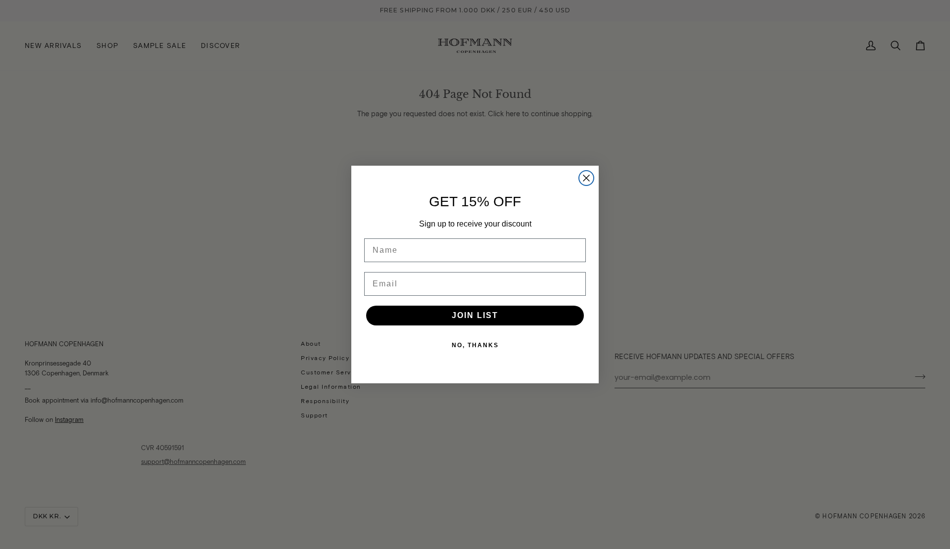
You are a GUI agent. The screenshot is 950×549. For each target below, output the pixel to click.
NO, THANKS (475, 345)
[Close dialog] (586, 178)
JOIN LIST (475, 315)
